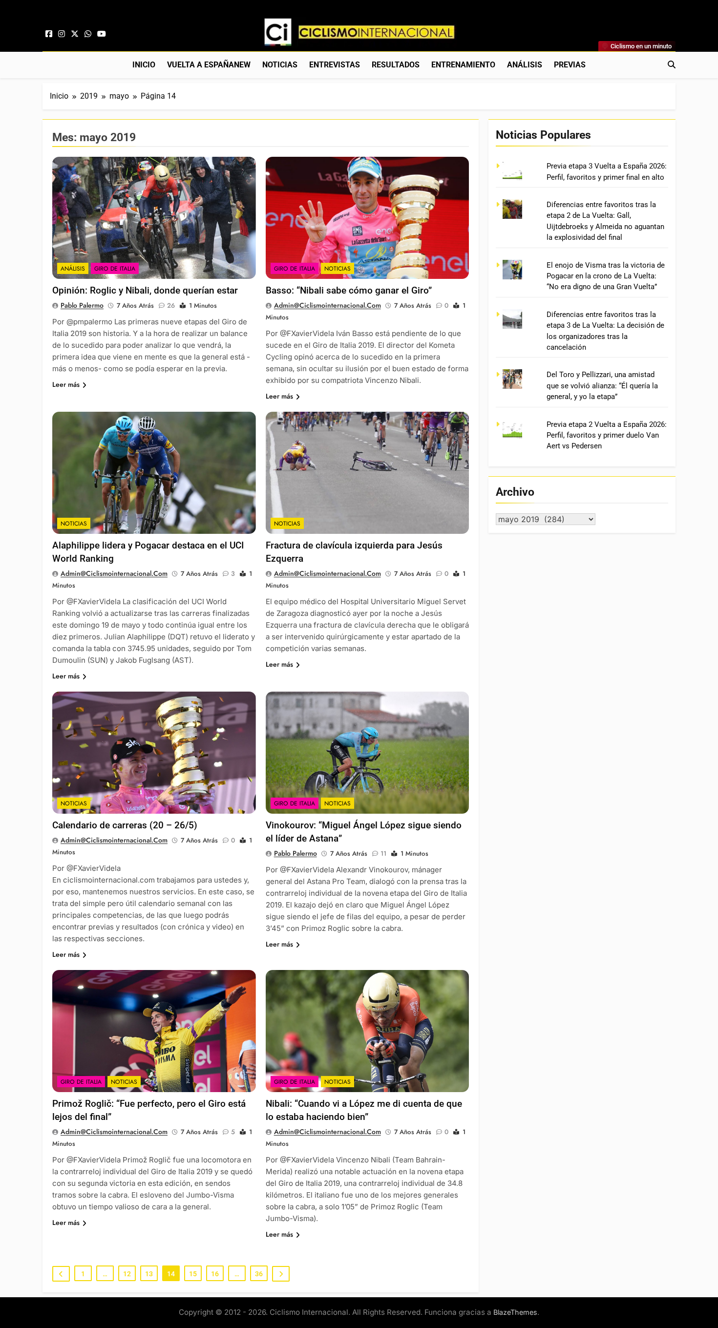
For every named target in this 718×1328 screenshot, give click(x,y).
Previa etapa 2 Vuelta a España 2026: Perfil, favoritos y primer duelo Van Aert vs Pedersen (607, 435)
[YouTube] (101, 34)
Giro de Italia (114, 268)
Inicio (143, 64)
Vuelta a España (209, 64)
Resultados (396, 64)
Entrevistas (334, 64)
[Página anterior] (61, 1274)
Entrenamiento (463, 64)
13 (149, 1274)
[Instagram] (61, 34)
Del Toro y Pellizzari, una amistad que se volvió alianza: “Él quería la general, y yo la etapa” (602, 385)
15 (193, 1274)
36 (259, 1274)
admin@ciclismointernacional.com (327, 305)
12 (127, 1274)
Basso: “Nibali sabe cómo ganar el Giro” (349, 290)
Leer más (66, 384)
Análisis (524, 64)
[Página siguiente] (281, 1274)
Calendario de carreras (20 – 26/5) (124, 825)
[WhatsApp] (88, 34)
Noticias (279, 64)
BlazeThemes (515, 1312)
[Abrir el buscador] (672, 64)
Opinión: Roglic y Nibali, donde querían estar (145, 290)
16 (215, 1274)
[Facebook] (48, 34)
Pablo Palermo (82, 305)
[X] (75, 34)
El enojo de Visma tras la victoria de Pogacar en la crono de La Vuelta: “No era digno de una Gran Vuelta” (606, 276)
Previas (570, 64)
